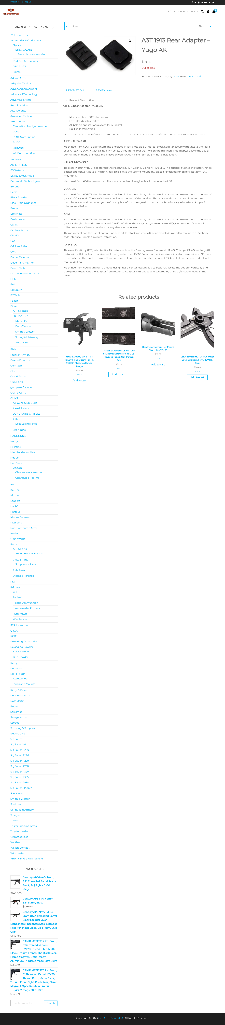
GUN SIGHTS (18, 392)
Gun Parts (16, 381)
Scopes (14, 722)
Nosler (14, 533)
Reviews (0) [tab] (104, 90)
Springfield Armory (27, 337)
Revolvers (16, 668)
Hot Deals (16, 463)
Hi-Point (15, 446)
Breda (14, 208)
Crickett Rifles (18, 246)
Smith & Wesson (25, 331)
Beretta (15, 186)
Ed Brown (16, 289)
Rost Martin (17, 700)
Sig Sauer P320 (19, 771)
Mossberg (16, 522)
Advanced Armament (23, 88)
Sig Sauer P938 (19, 782)
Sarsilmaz (16, 711)
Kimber (15, 495)
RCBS (13, 636)
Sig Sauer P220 (19, 749)
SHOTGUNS (17, 733)
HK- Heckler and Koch (24, 452)
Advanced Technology (23, 94)
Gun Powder (20, 657)
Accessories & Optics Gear (26, 40)
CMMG (14, 235)
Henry (14, 441)
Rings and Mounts (24, 684)
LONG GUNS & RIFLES (26, 413)
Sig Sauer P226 (19, 755)
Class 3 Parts (20, 559)
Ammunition (18, 121)
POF (13, 581)
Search (50, 1003)
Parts (176, 76)
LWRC (14, 506)
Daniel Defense (19, 257)
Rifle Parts (19, 570)
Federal (17, 597)
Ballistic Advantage (22, 175)
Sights (16, 71)
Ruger (14, 706)
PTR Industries (19, 625)
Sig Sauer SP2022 (21, 787)
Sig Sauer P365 (19, 777)
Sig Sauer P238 (19, 766)
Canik (13, 224)
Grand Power (18, 376)
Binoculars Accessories (31, 54)
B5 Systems (17, 170)
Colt (12, 240)
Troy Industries (19, 831)
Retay (13, 663)
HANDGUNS (20, 316)
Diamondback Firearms (25, 273)
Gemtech (16, 365)
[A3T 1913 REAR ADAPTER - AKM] (210, 26)
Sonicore (15, 804)
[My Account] (208, 11)
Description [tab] (75, 90)
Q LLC (14, 630)
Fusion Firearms (20, 360)
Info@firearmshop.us (20, 1)
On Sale (17, 467)
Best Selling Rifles (26, 423)
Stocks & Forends (23, 575)
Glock (13, 371)
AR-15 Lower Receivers (29, 553)
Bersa (13, 192)
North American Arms (23, 528)
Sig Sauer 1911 (18, 744)
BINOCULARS (23, 49)
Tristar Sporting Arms (23, 826)
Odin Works (17, 538)
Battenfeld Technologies (25, 181)
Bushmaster (17, 219)
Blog (194, 11)
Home (171, 11)
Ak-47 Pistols (21, 408)
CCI (15, 591)
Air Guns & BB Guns (25, 402)
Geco (16, 131)
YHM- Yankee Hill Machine (26, 858)
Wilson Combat (19, 847)
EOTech (15, 295)
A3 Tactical (194, 76)
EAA (13, 284)
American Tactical (21, 116)
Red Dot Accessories (25, 61)
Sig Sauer (18, 147)
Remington (20, 613)
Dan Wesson (23, 326)
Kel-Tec (14, 489)
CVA (12, 251)
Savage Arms (18, 717)
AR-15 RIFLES (18, 164)
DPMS (14, 279)
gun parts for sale (21, 387)
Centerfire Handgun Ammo (30, 126)
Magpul (15, 511)
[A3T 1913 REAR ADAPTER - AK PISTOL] (66, 26)
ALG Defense (18, 110)
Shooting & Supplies (22, 728)
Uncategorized (19, 836)
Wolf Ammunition (24, 153)
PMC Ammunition (24, 137)
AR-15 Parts (20, 548)
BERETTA (21, 320)
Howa (13, 484)
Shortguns (19, 429)
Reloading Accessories (24, 641)
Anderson (16, 159)
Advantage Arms (20, 99)
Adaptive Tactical (20, 83)
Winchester (20, 619)
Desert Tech (17, 268)
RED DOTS (19, 66)
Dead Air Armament (22, 262)
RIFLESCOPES (19, 673)
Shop (181, 11)
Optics (17, 45)
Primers (15, 587)
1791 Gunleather (20, 35)
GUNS (14, 398)
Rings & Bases (18, 690)
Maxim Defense (19, 517)
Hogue (14, 457)
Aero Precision (19, 105)
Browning (16, 213)
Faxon (14, 300)
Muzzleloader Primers (26, 608)
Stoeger (15, 815)
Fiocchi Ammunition (25, 602)
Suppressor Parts (25, 564)
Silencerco (16, 793)
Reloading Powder (21, 646)
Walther (15, 842)
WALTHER (21, 342)
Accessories (20, 678)
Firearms (15, 306)
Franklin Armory (20, 354)
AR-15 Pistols (20, 310)
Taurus (14, 820)
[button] (130, 41)
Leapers (15, 500)
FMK (13, 349)
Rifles (16, 419)
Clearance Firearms (27, 477)
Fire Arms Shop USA (110, 1018)
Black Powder (18, 197)
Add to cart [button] (79, 380)
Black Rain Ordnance (23, 202)
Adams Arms (18, 78)
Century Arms (19, 230)
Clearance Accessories (28, 472)
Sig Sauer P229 (19, 760)
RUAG (16, 142)
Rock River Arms (20, 695)
